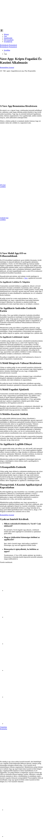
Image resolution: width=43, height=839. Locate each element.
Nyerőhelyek (8, 41)
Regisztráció (13, 45)
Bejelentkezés (4, 45)
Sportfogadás (8, 38)
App (5, 36)
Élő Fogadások (9, 40)
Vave (26, 278)
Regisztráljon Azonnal (7, 67)
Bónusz (6, 34)
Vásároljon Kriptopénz (3, 728)
